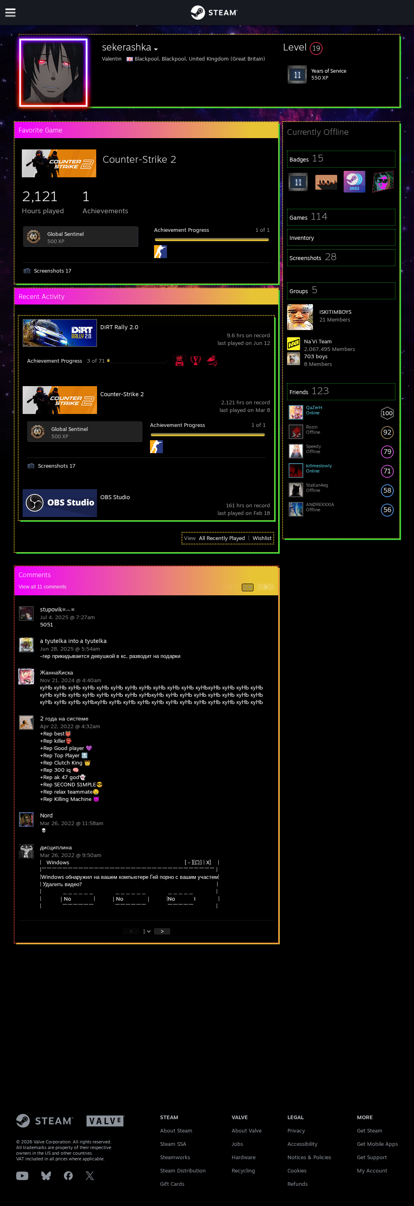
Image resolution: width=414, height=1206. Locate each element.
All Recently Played (222, 538)
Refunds (297, 1184)
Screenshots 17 (53, 270)
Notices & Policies (309, 1157)
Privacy (296, 1130)
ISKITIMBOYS (335, 312)
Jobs (237, 1144)
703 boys (315, 356)
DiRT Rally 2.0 (119, 327)
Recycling (243, 1170)
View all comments (42, 587)
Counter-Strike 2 (139, 159)
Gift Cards (172, 1184)
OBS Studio (115, 497)
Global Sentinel (65, 234)
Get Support (372, 1157)
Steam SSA (173, 1144)
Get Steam (369, 1130)
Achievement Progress (181, 230)
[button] (341, 47)
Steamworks (175, 1157)
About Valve (247, 1130)
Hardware (244, 1157)
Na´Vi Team (318, 341)
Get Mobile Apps (377, 1144)
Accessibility (302, 1144)
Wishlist (262, 538)
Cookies (296, 1170)
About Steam (176, 1130)
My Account (372, 1170)
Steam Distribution (183, 1170)
